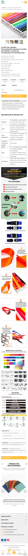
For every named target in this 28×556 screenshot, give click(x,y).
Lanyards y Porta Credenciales (14, 7)
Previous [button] (2, 491)
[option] (14, 25)
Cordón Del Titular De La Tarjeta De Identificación (14, 438)
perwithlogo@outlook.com (10, 529)
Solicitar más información (14, 96)
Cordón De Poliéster (7, 436)
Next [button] (25, 491)
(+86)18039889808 (9, 532)
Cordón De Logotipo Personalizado (10, 433)
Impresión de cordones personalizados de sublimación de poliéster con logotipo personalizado (13, 450)
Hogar (4, 7)
